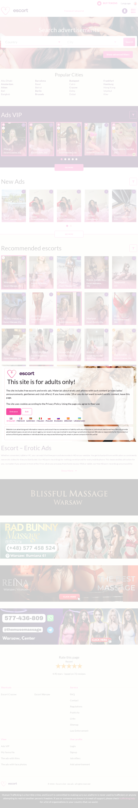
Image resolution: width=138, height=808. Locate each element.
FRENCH (21, 421)
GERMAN (30, 421)
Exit (26, 411)
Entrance (14, 411)
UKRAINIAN (79, 421)
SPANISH (68, 421)
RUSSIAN (58, 421)
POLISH (49, 421)
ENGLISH (11, 421)
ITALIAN (40, 421)
